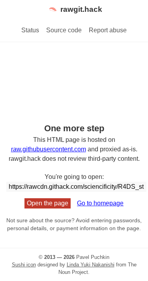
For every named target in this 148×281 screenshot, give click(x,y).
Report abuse (108, 30)
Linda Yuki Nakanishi (90, 265)
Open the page (47, 203)
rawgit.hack (81, 9)
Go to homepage (100, 203)
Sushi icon (24, 265)
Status (30, 30)
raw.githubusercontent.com (48, 149)
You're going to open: (74, 176)
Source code (64, 30)
